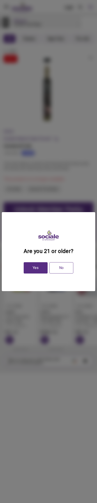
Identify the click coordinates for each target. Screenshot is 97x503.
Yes (36, 268)
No (61, 268)
